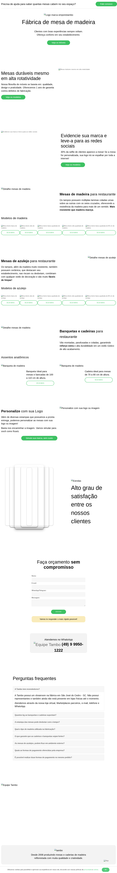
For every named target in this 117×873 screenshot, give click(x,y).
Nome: (34, 576)
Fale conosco (106, 4)
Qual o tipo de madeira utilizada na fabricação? (35, 729)
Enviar (58, 612)
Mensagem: (36, 598)
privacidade (87, 870)
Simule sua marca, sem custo (39, 438)
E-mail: (34, 583)
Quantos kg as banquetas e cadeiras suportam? (35, 715)
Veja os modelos (13, 97)
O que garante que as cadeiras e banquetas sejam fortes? (40, 736)
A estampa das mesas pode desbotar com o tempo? (37, 722)
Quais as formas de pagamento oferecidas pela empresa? (40, 750)
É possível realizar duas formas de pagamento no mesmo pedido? (43, 757)
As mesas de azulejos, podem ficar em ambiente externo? (40, 743)
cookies (95, 870)
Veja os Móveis (58, 43)
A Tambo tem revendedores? (27, 689)
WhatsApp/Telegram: (39, 590)
